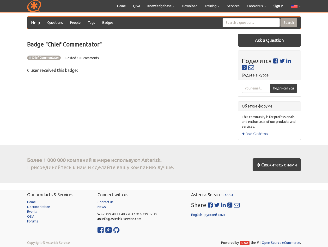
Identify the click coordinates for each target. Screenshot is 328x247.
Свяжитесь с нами (278, 164)
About (229, 195)
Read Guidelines (256, 133)
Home (31, 202)
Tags (91, 23)
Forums (32, 221)
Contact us (105, 202)
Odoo (244, 242)
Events (32, 212)
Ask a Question (269, 40)
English (196, 215)
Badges (108, 23)
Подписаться (283, 88)
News (101, 207)
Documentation (38, 207)
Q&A (30, 216)
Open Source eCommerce (281, 243)
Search (289, 23)
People (75, 23)
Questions (55, 23)
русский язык (215, 215)
